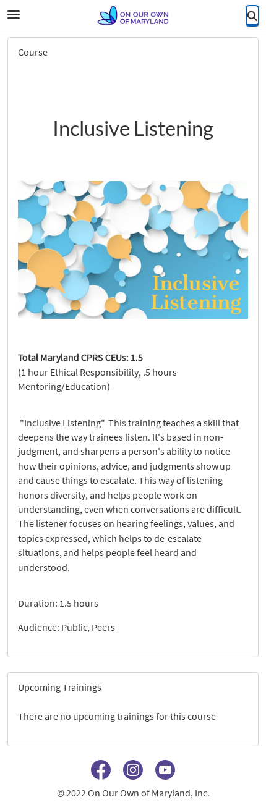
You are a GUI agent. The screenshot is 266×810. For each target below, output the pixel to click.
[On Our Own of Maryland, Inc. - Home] (133, 15)
